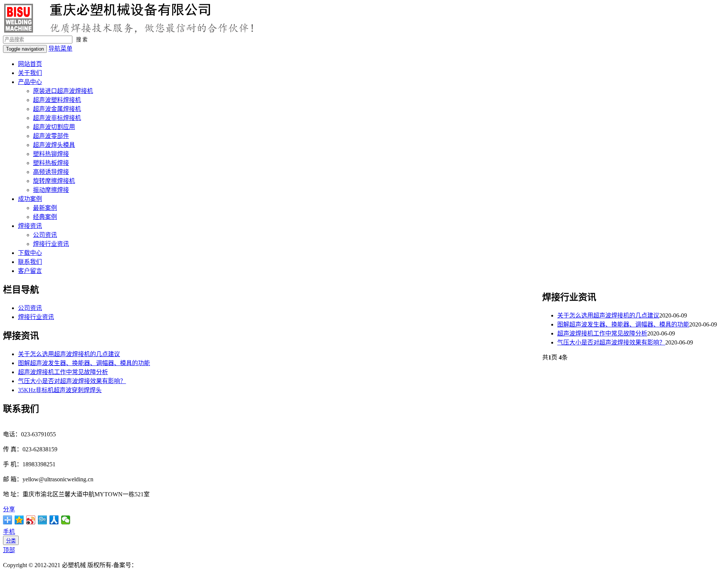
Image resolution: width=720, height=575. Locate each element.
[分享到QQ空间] (19, 519)
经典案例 (45, 217)
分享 (9, 509)
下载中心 (30, 253)
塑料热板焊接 (51, 163)
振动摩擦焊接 (51, 190)
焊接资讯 (30, 226)
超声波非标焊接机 (57, 118)
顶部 (9, 550)
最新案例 (45, 208)
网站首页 (30, 64)
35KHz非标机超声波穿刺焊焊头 (60, 390)
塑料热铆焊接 (51, 154)
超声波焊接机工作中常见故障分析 (602, 333)
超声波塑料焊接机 (57, 100)
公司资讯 (45, 235)
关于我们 (30, 73)
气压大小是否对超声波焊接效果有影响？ (611, 342)
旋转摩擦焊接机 (54, 181)
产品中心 (30, 82)
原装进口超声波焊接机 (63, 91)
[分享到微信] (65, 519)
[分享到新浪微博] (31, 519)
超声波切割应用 (54, 127)
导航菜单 (60, 48)
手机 (9, 532)
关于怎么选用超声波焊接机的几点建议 (608, 315)
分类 (11, 541)
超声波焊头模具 (54, 145)
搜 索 (81, 39)
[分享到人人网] (54, 519)
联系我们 (30, 262)
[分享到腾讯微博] (42, 519)
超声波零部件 (51, 136)
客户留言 (30, 271)
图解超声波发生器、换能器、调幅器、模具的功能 (623, 324)
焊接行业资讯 (51, 244)
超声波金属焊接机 (57, 109)
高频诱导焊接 (51, 172)
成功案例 (30, 199)
